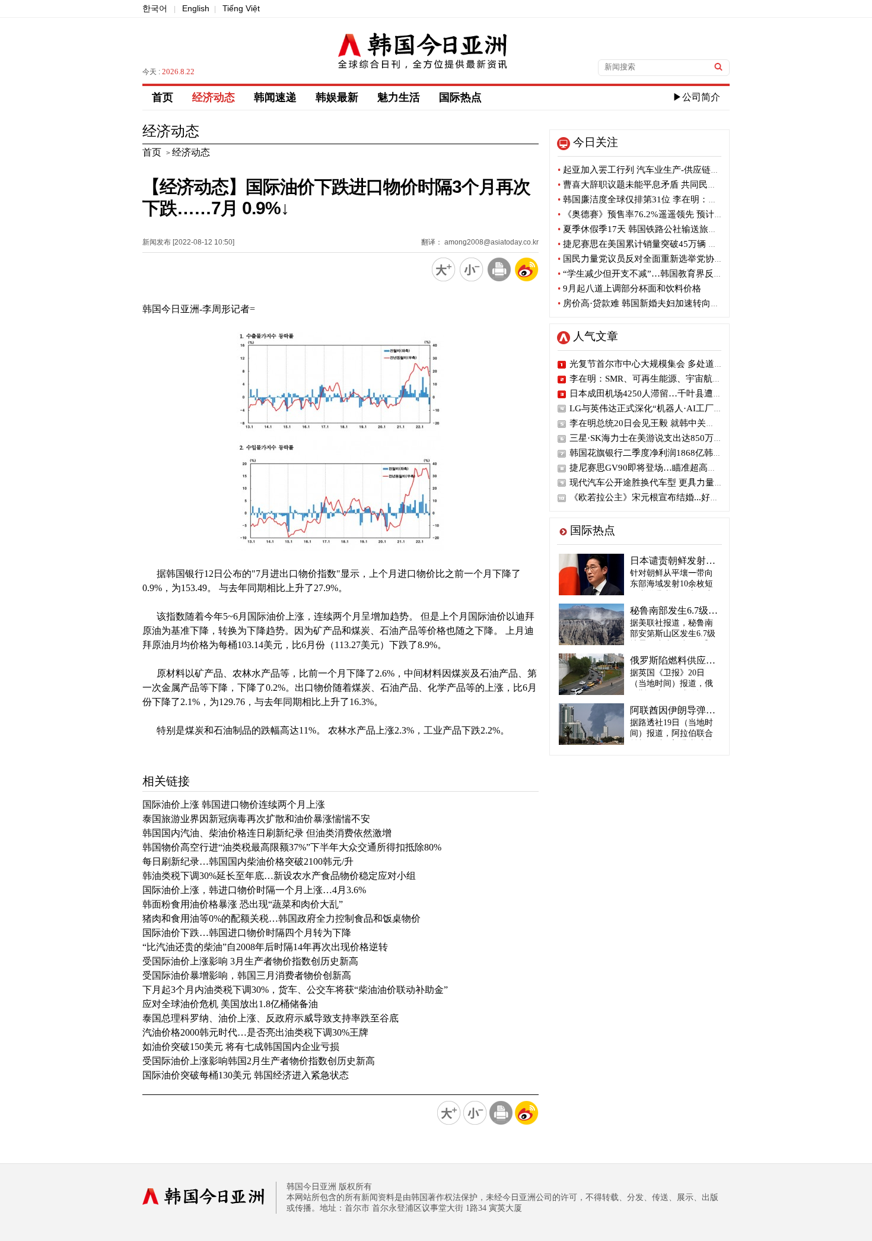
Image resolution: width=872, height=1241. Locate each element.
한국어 (154, 8)
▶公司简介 (696, 97)
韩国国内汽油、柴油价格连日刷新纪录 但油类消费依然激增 (267, 833)
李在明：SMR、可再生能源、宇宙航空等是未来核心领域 (681, 378)
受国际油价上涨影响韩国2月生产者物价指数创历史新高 (258, 1061)
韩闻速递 (275, 97)
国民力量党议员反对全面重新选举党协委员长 (649, 259)
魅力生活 (398, 97)
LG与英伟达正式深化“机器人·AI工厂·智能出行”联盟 (671, 408)
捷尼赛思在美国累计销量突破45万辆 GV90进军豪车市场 (671, 244)
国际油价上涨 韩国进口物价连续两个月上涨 (233, 804)
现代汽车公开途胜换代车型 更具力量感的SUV (659, 482)
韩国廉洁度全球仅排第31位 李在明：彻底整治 (651, 199)
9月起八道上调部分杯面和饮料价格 (629, 288)
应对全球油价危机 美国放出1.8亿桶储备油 (230, 1004)
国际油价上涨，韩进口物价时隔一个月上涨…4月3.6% (254, 890)
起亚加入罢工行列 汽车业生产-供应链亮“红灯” (652, 169)
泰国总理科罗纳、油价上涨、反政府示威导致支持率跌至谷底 (270, 1018)
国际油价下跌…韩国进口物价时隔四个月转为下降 (246, 933)
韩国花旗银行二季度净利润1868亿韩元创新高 (659, 453)
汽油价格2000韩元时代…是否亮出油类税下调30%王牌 (255, 1032)
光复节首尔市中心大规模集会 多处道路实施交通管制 (672, 364)
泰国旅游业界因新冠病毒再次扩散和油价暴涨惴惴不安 (256, 819)
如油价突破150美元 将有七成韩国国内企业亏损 (240, 1047)
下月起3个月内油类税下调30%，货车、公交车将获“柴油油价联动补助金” (295, 990)
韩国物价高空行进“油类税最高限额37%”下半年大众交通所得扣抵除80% (291, 847)
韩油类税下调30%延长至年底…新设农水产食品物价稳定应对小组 (279, 876)
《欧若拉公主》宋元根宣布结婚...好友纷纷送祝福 (666, 497)
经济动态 (213, 97)
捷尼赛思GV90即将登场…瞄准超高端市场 (651, 467)
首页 (162, 97)
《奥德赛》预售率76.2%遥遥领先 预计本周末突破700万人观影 (683, 214)
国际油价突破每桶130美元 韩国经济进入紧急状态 (245, 1075)
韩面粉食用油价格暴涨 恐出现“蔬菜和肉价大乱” (242, 904)
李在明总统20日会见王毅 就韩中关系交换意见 (659, 423)
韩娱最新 (337, 97)
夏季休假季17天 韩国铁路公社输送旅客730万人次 (658, 229)
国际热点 (460, 97)
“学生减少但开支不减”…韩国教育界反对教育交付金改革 (671, 273)
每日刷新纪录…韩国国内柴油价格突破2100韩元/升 (248, 861)
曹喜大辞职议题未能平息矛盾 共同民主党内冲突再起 (664, 184)
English (195, 8)
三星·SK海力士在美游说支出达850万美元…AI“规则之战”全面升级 (699, 438)
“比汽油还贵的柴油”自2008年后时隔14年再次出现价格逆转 (265, 947)
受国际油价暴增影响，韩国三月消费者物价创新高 (246, 975)
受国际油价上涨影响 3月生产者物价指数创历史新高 (250, 961)
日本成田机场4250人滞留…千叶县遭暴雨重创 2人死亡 (675, 393)
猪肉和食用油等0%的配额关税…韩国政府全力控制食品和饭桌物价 (281, 918)
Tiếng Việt (241, 8)
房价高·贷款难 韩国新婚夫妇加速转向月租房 (647, 303)
